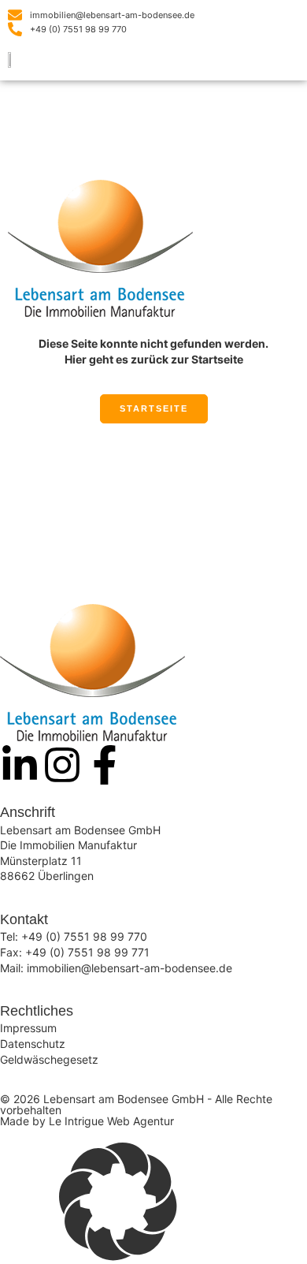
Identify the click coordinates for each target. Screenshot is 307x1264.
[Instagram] (62, 765)
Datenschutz (32, 1043)
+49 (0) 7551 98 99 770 (84, 936)
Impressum (28, 1028)
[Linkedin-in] (19, 765)
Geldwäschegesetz (49, 1059)
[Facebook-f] (104, 765)
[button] (288, 62)
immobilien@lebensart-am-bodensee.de (129, 968)
